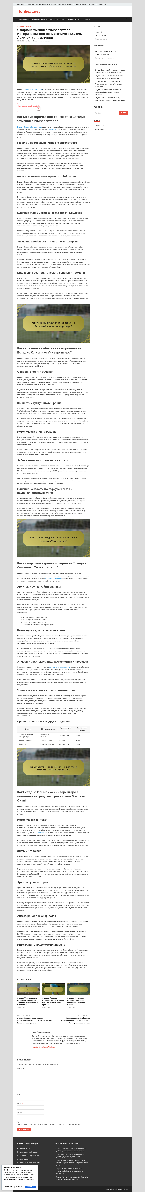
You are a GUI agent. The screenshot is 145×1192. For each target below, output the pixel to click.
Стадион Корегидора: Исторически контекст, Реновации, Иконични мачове (76, 1001)
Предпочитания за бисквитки (47, 4)
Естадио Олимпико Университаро (29, 127)
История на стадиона (24, 26)
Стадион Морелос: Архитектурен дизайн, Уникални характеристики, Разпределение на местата (110, 84)
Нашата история (81, 4)
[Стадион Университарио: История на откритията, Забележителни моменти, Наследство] (28, 990)
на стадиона (40, 833)
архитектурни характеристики (60, 667)
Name (19, 1094)
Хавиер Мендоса (33, 41)
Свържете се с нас (32, 4)
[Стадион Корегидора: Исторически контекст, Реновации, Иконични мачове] (78, 990)
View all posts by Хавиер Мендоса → (44, 1047)
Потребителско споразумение (66, 4)
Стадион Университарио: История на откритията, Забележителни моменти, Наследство (27, 1001)
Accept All (30, 1187)
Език (86, 19)
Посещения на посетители (104, 58)
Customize (8, 1187)
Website (20, 1113)
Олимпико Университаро (33, 89)
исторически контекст (53, 578)
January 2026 (99, 129)
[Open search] (126, 19)
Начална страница (39, 19)
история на (53, 129)
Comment (21, 1068)
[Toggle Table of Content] (38, 109)
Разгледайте (24, 19)
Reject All (19, 1187)
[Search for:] (111, 113)
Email (20, 1104)
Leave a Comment (45, 41)
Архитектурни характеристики (105, 51)
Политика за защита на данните (97, 4)
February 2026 (100, 126)
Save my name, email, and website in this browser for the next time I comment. (48, 1124)
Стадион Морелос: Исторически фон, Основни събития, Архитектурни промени (53, 1001)
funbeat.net (29, 11)
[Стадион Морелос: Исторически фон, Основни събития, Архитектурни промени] (53, 990)
